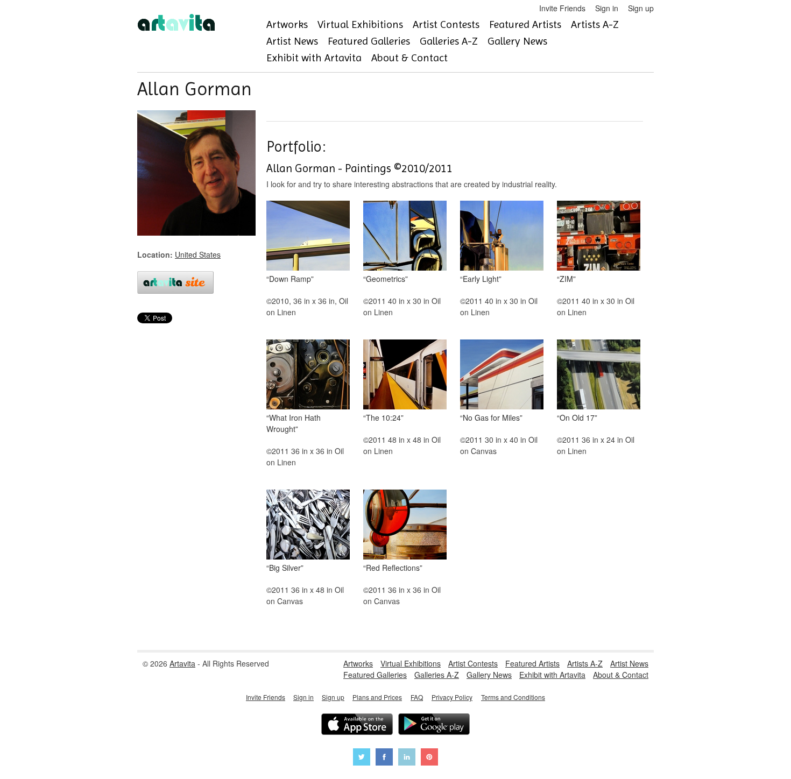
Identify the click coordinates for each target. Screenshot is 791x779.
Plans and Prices (377, 697)
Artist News (292, 41)
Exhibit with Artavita (314, 58)
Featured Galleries (369, 41)
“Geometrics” (385, 278)
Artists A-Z (595, 24)
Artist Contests (446, 24)
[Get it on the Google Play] (434, 725)
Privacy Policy (452, 697)
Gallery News (517, 41)
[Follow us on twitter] (361, 758)
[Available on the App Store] (357, 725)
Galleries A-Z (449, 41)
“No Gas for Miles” (491, 417)
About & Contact (409, 58)
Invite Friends (562, 8)
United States (198, 254)
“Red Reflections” (392, 567)
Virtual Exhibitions (360, 24)
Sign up (641, 8)
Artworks (287, 24)
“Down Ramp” (290, 278)
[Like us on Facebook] (384, 758)
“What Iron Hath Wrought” (293, 423)
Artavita (182, 663)
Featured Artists (525, 24)
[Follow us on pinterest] (429, 758)
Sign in (606, 8)
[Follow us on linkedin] (406, 758)
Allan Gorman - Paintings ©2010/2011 (359, 168)
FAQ (417, 697)
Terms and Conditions (513, 697)
